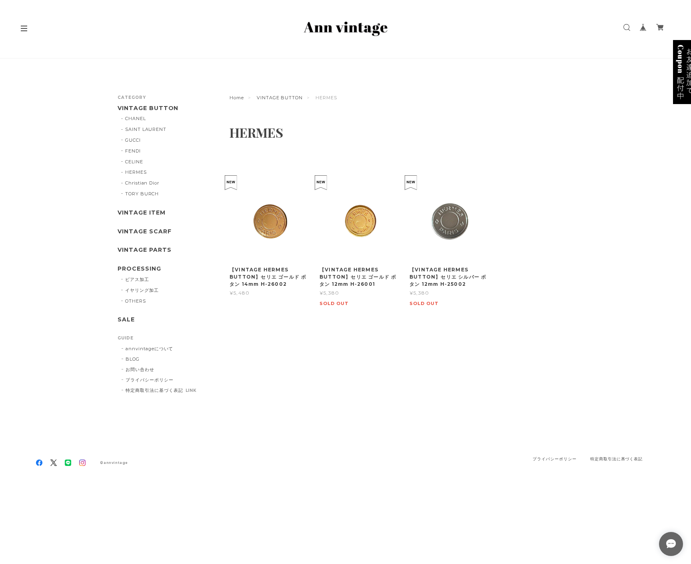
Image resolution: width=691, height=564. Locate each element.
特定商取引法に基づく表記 (154, 390)
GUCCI (133, 140)
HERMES (136, 172)
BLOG (133, 359)
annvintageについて (149, 348)
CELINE (134, 162)
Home (237, 97)
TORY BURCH (142, 194)
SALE (126, 319)
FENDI (133, 151)
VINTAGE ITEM (142, 212)
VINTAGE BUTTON (280, 97)
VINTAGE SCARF (144, 231)
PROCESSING (139, 268)
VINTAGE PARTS (144, 250)
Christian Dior (142, 183)
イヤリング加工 (142, 290)
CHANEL (135, 118)
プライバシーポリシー (150, 380)
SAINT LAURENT (145, 129)
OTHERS (135, 301)
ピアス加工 (137, 279)
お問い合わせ (140, 369)
